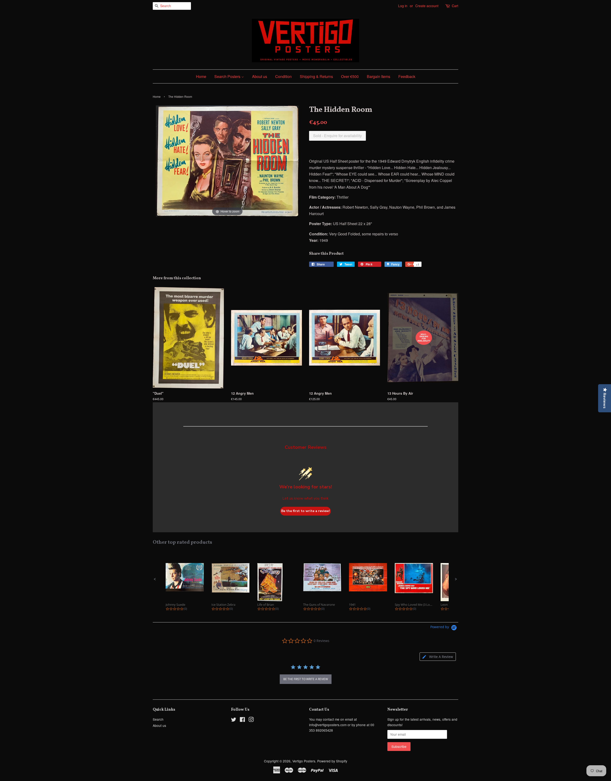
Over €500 (350, 76)
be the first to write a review (305, 679)
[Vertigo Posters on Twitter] (233, 720)
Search (158, 719)
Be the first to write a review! (305, 511)
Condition (283, 76)
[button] (155, 579)
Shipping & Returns (316, 76)
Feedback (406, 76)
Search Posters (227, 76)
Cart (455, 5)
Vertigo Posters (303, 761)
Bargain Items (378, 76)
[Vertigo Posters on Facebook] (242, 720)
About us (259, 76)
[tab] (438, 656)
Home (201, 76)
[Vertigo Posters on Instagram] (251, 720)
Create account (426, 5)
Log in (402, 5)
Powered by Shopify (332, 761)
